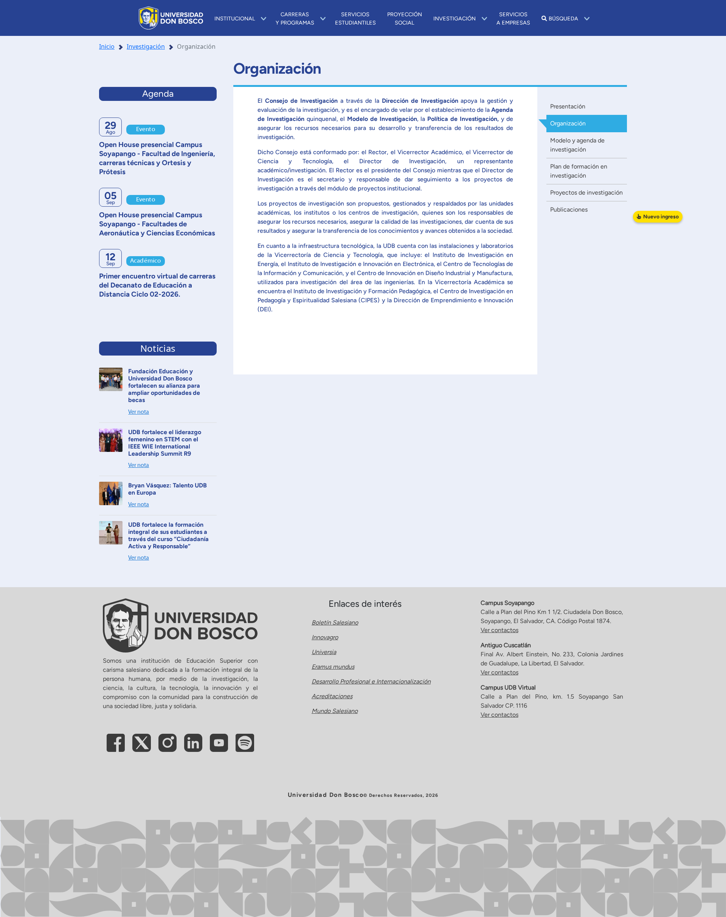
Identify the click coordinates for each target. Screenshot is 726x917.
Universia (324, 652)
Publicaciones (569, 209)
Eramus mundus (333, 666)
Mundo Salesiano (335, 710)
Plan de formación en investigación (578, 171)
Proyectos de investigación (586, 192)
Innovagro (325, 637)
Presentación (567, 106)
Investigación (146, 46)
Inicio (107, 46)
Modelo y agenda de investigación (577, 145)
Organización (568, 123)
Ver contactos (499, 630)
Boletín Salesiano (335, 622)
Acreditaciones (332, 696)
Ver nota (138, 412)
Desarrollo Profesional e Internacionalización (371, 681)
